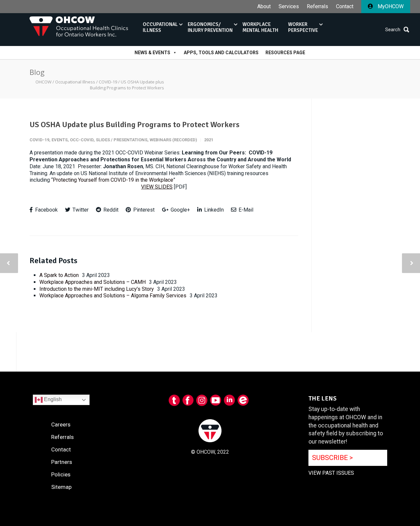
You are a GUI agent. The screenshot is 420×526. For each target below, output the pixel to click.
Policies (61, 474)
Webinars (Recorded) (173, 139)
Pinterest (143, 210)
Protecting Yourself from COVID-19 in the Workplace (113, 180)
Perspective (303, 27)
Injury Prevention (210, 27)
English (52, 399)
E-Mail (245, 210)
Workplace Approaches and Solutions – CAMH (92, 282)
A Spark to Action (59, 275)
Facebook (46, 210)
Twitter (80, 210)
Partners (61, 462)
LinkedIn (213, 210)
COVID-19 (39, 139)
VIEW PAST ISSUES (331, 473)
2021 (208, 139)
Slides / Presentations (121, 139)
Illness (160, 27)
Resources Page (285, 52)
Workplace (260, 27)
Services (289, 6)
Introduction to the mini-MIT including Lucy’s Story (96, 289)
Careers (61, 424)
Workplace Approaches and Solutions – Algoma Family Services (112, 295)
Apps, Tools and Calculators (221, 52)
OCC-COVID (82, 139)
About (264, 6)
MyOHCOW (390, 6)
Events (60, 139)
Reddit (110, 210)
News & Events (152, 52)
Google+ (179, 210)
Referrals (317, 6)
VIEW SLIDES (157, 187)
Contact (344, 6)
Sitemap (61, 487)
